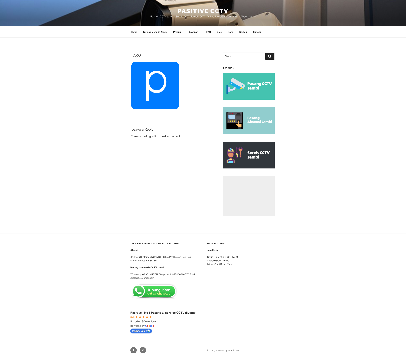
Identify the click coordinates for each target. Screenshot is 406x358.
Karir (230, 32)
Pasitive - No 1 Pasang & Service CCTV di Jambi (163, 312)
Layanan (193, 32)
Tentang (257, 32)
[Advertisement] (249, 196)
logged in (151, 136)
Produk (177, 32)
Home (134, 32)
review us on (139, 330)
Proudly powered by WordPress (223, 350)
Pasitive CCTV (202, 11)
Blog (219, 32)
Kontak (243, 32)
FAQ (208, 32)
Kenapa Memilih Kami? (155, 32)
